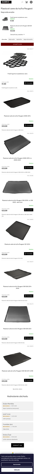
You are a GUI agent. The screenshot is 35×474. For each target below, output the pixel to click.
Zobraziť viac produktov (16, 34)
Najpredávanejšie (28, 39)
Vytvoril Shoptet (19, 453)
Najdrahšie (19, 39)
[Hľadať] (22, 2)
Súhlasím (17, 470)
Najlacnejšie (12, 39)
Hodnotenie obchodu (17, 396)
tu (18, 460)
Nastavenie (16, 464)
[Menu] (31, 2)
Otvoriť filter (17, 44)
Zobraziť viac (17, 445)
